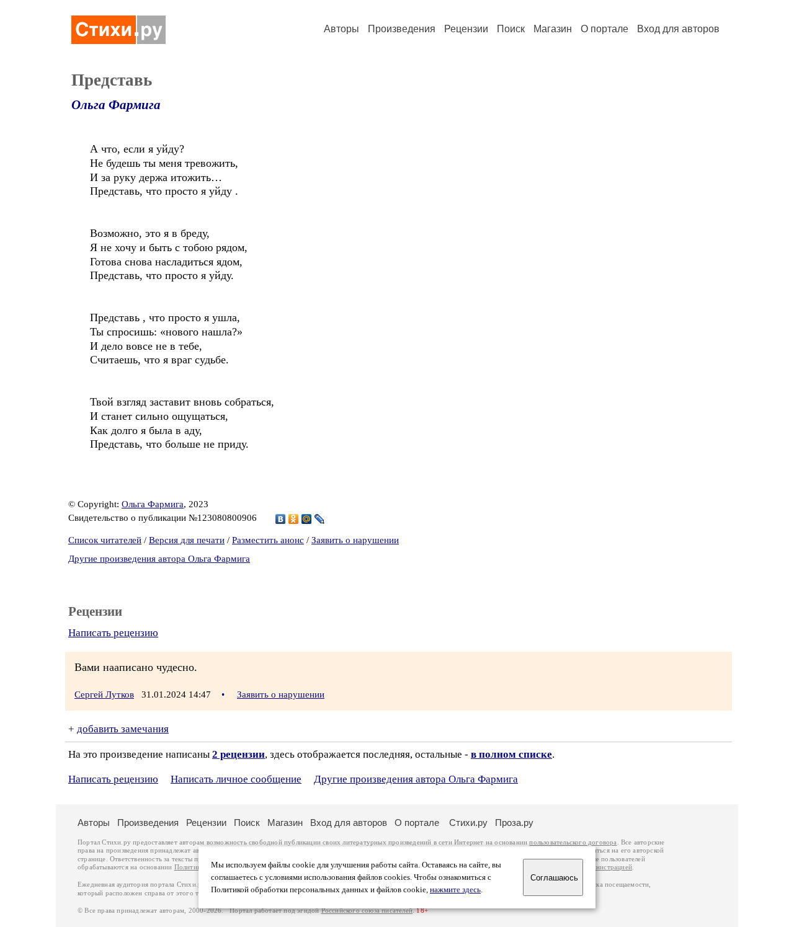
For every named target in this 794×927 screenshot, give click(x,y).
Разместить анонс (268, 540)
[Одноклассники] (293, 519)
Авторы (341, 29)
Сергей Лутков (104, 694)
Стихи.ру (468, 822)
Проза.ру (514, 822)
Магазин (552, 29)
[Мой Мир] (306, 519)
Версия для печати (187, 540)
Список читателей (104, 540)
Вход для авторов (678, 29)
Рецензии (466, 29)
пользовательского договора (573, 842)
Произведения (401, 29)
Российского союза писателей (367, 910)
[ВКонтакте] (280, 519)
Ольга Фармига (116, 104)
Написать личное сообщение (236, 779)
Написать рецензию (113, 633)
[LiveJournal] (319, 519)
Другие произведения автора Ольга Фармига (159, 559)
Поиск (511, 29)
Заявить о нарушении (355, 540)
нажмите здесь (455, 889)
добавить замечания (123, 729)
